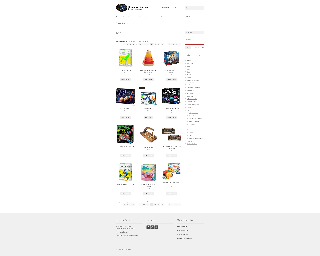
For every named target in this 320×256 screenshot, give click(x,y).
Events (153, 17)
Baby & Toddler (193, 113)
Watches (189, 141)
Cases (188, 72)
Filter (188, 48)
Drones (189, 77)
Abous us (163, 17)
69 (173, 44)
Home (118, 17)
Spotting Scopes (191, 101)
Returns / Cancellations (184, 239)
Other (190, 127)
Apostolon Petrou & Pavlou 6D (125, 229)
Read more (148, 117)
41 (147, 44)
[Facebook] (148, 227)
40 (144, 44)
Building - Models (194, 121)
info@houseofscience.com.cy (129, 235)
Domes (189, 74)
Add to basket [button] (125, 79)
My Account (165, 7)
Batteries (189, 60)
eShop (124, 17)
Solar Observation (192, 99)
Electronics (192, 124)
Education (135, 17)
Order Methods (182, 226)
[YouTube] (156, 227)
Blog (144, 17)
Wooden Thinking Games (196, 138)
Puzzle (190, 130)
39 (140, 44)
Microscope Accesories (193, 87)
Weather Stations (192, 144)
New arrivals (190, 93)
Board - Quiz (192, 116)
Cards (188, 69)
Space (190, 135)
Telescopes (190, 107)
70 (177, 44)
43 (155, 44)
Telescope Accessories (193, 104)
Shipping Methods (183, 234)
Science (191, 132)
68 (169, 44)
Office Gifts (190, 96)
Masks (188, 85)
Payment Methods (183, 230)
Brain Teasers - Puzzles (195, 118)
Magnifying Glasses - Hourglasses (193, 81)
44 (158, 44)
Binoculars (190, 63)
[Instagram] (152, 227)
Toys (123, 23)
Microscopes (190, 90)
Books (188, 66)
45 (162, 44)
